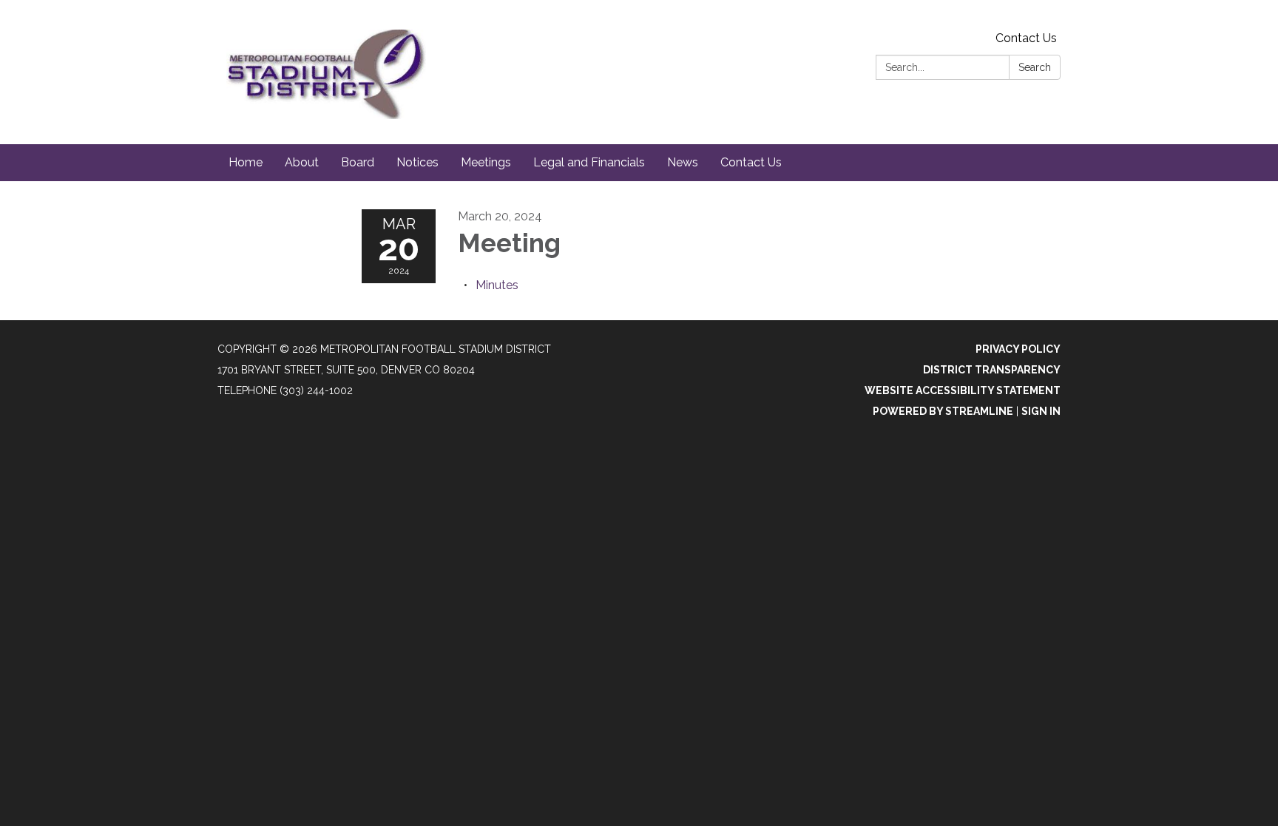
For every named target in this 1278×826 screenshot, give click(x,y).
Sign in (1041, 411)
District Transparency (992, 370)
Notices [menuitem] (417, 162)
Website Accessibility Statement (963, 390)
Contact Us (1026, 38)
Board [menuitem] (357, 162)
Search (1034, 67)
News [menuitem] (682, 162)
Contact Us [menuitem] (751, 162)
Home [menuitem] (246, 162)
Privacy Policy (1018, 349)
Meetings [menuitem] (486, 162)
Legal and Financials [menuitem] (589, 162)
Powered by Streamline (943, 411)
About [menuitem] (302, 162)
